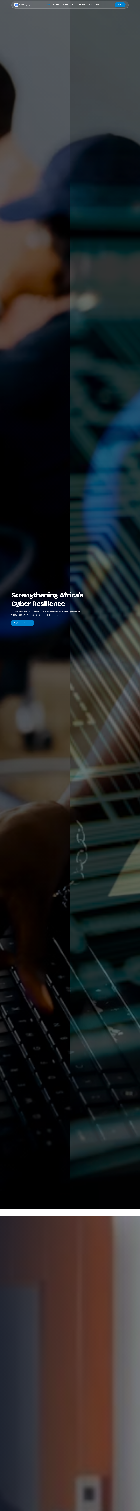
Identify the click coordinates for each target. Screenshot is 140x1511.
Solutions (65, 5)
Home (48, 5)
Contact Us (81, 5)
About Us (56, 5)
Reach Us (120, 5)
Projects (97, 5)
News (90, 5)
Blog (73, 5)
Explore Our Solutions (22, 623)
